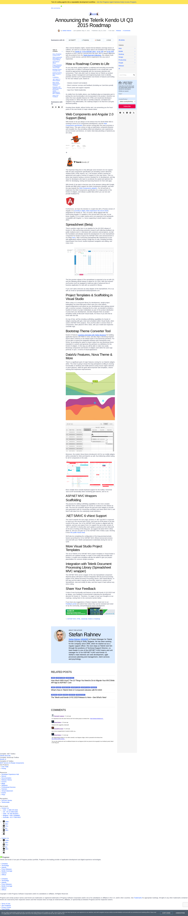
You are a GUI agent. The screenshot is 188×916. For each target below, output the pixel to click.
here (73, 237)
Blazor (58, 687)
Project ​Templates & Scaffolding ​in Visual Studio (57, 66)
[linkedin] (127, 112)
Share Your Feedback (55, 96)
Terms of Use (5, 903)
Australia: (12, 817)
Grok (109, 40)
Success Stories (6, 800)
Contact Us (5, 808)
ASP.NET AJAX (85, 687)
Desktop (71, 694)
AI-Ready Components (16, 763)
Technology (5, 865)
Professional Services (8, 787)
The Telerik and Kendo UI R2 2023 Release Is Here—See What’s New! (78, 697)
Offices (3, 874)
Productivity (80, 694)
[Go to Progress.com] (5, 858)
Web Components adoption (88, 188)
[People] (127, 62)
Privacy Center (6, 907)
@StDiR (84, 639)
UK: (10, 812)
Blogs (3, 783)
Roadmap (97, 619)
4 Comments (126, 30)
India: (10, 813)
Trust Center (5, 909)
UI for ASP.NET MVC (89, 51)
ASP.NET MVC (71, 619)
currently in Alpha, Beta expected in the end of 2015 (91, 211)
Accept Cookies (166, 913)
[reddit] (130, 112)
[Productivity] (127, 60)
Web (53, 677)
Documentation (6, 778)
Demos (3, 776)
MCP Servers (4, 763)
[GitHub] (4, 832)
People (121, 63)
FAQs (3, 794)
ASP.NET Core (60, 677)
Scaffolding (55, 77)
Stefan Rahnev (67, 30)
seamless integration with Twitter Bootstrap (92, 335)
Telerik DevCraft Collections (92, 55)
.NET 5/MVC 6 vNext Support (56, 80)
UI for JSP (100, 51)
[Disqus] (83, 732)
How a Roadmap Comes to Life (57, 54)
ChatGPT (73, 40)
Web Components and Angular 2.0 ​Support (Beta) (57, 58)
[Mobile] (127, 51)
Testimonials (5, 802)
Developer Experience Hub (10, 774)
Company (4, 863)
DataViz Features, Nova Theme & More (57, 74)
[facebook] (120, 112)
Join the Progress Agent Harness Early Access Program (116, 2)
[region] (94, 913)
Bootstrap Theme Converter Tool (57, 70)
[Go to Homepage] (61, 8)
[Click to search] (134, 75)
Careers (4, 873)
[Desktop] (127, 54)
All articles (122, 40)
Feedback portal (71, 604)
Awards (3, 867)
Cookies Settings (180, 913)
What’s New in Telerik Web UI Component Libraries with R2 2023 (76, 690)
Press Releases (6, 869)
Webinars (4, 785)
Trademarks (138, 898)
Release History (6, 780)
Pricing (3, 768)
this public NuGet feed (77, 532)
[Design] (127, 57)
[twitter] (123, 112)
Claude (98, 40)
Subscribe (127, 106)
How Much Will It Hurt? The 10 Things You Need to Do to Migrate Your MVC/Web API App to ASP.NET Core (82, 681)
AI (119, 68)
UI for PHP (110, 51)
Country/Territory (123, 99)
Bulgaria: (11, 815)
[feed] (134, 112)
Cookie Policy (6, 913)
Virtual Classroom (7, 791)
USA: (10, 810)
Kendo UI (78, 51)
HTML (78, 619)
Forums (3, 781)
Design (121, 57)
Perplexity (86, 40)
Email (120, 93)
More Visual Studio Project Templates (56, 84)
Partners (4, 789)
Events (3, 792)
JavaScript (84, 619)
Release (118, 30)
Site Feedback (6, 905)
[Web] (127, 48)
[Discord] (4, 834)
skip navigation (55, 8)
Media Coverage (6, 871)
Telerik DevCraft (5, 755)
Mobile (65, 694)
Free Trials (4, 766)
